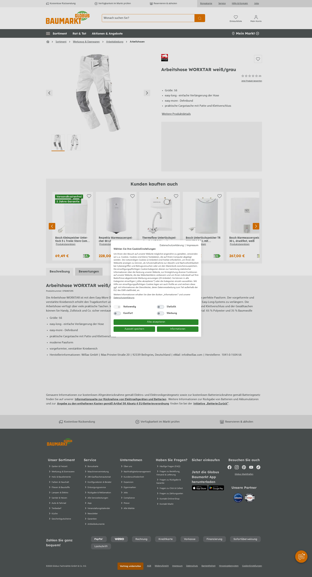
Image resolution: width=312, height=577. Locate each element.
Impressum (192, 245)
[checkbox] (117, 307)
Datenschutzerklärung (172, 245)
